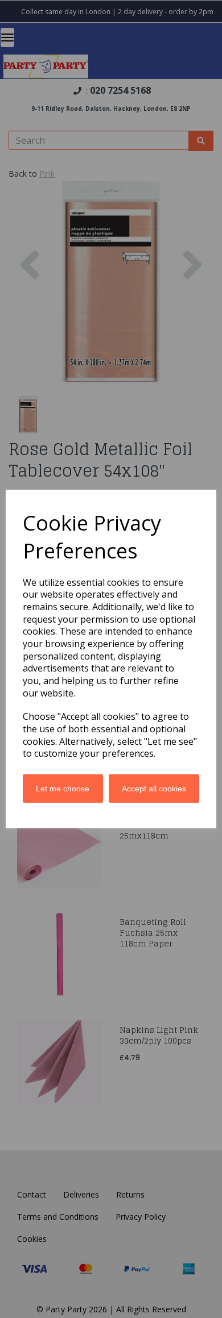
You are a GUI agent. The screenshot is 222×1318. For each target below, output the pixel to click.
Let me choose (62, 788)
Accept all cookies (154, 788)
